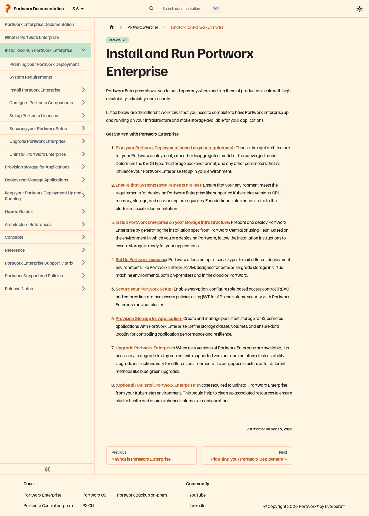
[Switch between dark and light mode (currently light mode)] (359, 8)
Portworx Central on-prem (48, 505)
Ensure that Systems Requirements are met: (159, 185)
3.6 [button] (75, 8)
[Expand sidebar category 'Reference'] (83, 249)
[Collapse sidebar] (47, 468)
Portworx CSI (95, 495)
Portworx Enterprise (42, 495)
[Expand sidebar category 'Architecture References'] (83, 224)
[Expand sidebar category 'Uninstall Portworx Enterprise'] (83, 154)
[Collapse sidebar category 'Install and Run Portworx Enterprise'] (83, 50)
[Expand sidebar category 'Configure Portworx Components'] (83, 102)
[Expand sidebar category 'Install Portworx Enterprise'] (83, 89)
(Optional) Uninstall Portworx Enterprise (155, 385)
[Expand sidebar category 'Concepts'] (83, 237)
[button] (45, 288)
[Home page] (112, 27)
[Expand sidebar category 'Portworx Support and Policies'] (83, 275)
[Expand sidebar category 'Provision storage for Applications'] (83, 166)
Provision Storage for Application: (149, 318)
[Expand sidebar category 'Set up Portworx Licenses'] (83, 115)
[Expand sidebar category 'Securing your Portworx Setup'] (83, 128)
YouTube (197, 495)
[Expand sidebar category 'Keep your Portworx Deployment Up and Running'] (83, 195)
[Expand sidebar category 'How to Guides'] (83, 211)
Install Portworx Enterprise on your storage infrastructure (172, 222)
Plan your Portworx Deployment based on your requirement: (175, 147)
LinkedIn (198, 505)
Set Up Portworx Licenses (141, 259)
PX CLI (88, 505)
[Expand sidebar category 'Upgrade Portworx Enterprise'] (83, 141)
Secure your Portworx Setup (144, 289)
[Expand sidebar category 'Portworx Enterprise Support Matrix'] (83, 262)
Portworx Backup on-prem (142, 495)
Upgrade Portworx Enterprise (145, 347)
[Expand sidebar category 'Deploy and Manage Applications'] (83, 179)
